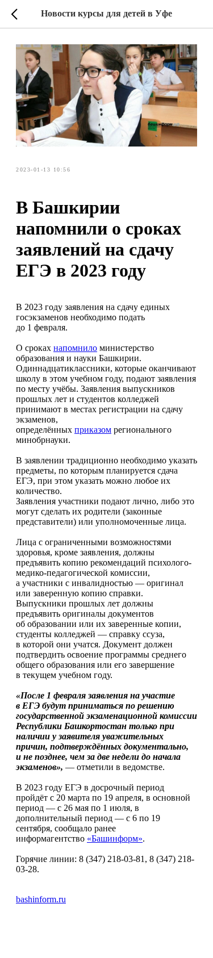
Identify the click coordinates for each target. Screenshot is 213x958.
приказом (92, 429)
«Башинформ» (115, 838)
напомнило (75, 348)
